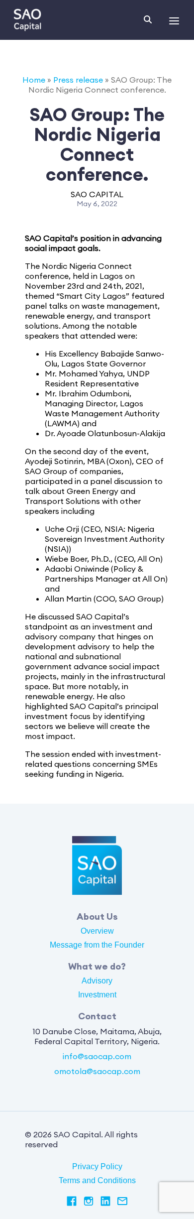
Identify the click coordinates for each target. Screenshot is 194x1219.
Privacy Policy (97, 1166)
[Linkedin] (105, 1202)
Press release (78, 80)
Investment (97, 994)
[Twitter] (89, 1202)
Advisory (97, 980)
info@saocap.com (97, 1056)
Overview (97, 931)
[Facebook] (72, 1202)
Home (33, 80)
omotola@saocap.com (97, 1071)
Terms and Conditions (97, 1180)
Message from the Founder (97, 945)
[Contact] (122, 1202)
